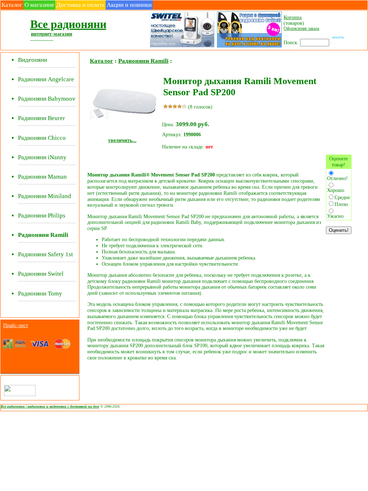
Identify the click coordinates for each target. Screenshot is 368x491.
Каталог (11, 4)
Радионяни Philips (41, 215)
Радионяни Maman (42, 176)
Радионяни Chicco (42, 137)
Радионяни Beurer (41, 118)
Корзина (293, 17)
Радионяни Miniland (44, 196)
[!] (249, 47)
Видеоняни (32, 59)
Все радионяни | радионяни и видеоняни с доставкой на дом (50, 406)
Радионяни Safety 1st (45, 254)
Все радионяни (68, 24)
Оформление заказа (301, 28)
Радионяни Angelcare (46, 79)
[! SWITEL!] (182, 47)
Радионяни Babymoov (46, 98)
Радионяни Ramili (143, 61)
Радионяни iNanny (42, 157)
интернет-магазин (51, 34)
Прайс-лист (15, 325)
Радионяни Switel (41, 273)
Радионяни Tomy (40, 293)
